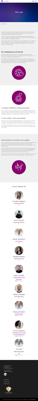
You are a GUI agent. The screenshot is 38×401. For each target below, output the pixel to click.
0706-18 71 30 (20, 355)
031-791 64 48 (20, 280)
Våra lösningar (6, 381)
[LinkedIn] (5, 375)
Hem (2, 23)
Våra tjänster (6, 379)
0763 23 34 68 (20, 336)
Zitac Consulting (18, 120)
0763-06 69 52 (20, 315)
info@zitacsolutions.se (8, 371)
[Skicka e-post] (18, 204)
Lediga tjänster (7, 383)
